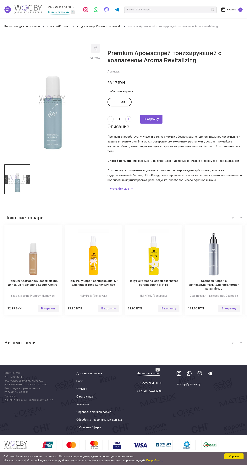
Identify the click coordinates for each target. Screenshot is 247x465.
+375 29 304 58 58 (59, 7)
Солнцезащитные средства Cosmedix (214, 295)
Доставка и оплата (89, 373)
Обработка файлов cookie (93, 412)
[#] (7, 9)
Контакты (83, 404)
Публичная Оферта (89, 427)
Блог (79, 381)
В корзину (151, 119)
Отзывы (81, 389)
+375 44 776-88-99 (149, 391)
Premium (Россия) (58, 26)
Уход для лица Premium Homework (99, 26)
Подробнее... (154, 460)
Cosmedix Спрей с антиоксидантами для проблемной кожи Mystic (214, 284)
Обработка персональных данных (99, 419)
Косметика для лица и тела (22, 26)
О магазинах (84, 396)
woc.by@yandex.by (188, 384)
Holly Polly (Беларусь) (93, 295)
